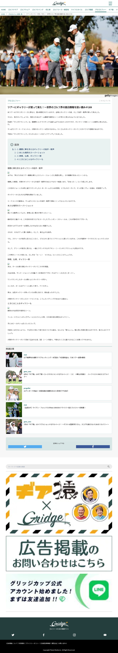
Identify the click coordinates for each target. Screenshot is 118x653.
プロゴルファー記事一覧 (15, 14)
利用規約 (21, 643)
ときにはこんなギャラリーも (31, 159)
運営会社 (54, 643)
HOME (3, 14)
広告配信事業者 (45, 643)
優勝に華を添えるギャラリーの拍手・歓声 (36, 149)
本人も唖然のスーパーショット (32, 152)
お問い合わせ (62, 643)
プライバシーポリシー (32, 643)
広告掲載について (12, 643)
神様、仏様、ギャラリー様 (30, 155)
